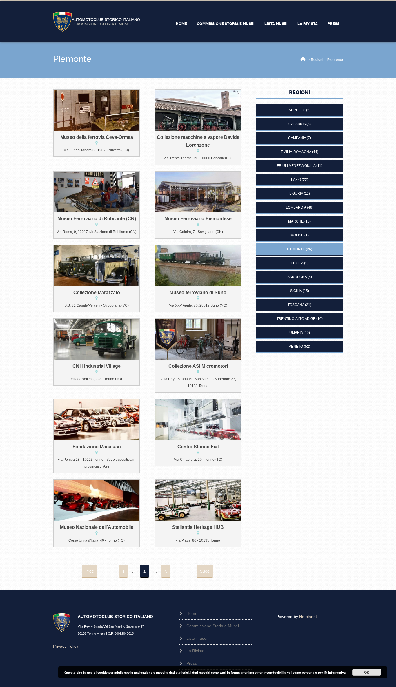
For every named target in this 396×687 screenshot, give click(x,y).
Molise (297, 235)
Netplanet (308, 616)
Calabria (297, 124)
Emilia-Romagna (296, 152)
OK (366, 672)
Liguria (296, 194)
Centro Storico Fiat (198, 446)
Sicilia (296, 291)
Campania (297, 138)
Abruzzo (297, 110)
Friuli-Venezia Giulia (296, 166)
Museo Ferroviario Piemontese (198, 218)
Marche (296, 221)
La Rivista (307, 23)
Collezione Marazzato (96, 292)
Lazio (296, 180)
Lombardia (296, 207)
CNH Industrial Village (96, 366)
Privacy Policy (65, 646)
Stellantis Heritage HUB (198, 527)
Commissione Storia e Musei (226, 23)
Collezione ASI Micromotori (198, 366)
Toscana (296, 305)
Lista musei (276, 23)
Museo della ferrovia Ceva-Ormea (96, 137)
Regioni (317, 60)
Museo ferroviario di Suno (198, 292)
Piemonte (335, 60)
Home (181, 23)
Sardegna (297, 277)
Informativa (337, 672)
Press (333, 23)
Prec (89, 571)
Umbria (296, 333)
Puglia (297, 263)
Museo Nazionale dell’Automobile (96, 527)
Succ (205, 571)
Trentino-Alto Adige (296, 319)
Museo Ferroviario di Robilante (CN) (96, 218)
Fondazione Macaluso (96, 446)
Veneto (296, 347)
